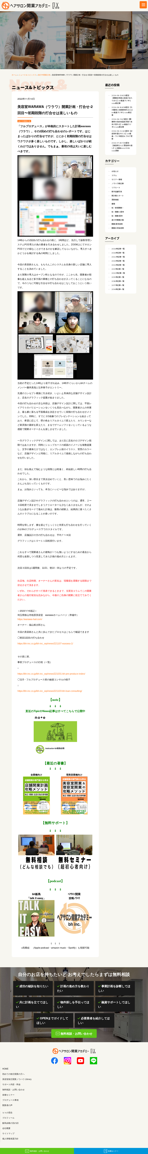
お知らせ (115, 171)
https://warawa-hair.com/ (29, 619)
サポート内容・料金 (11, 1084)
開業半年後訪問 (118, 228)
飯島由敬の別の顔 (10, 1122)
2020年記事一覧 (118, 273)
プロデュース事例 (10, 1099)
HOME (5, 1068)
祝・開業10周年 (118, 212)
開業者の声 (7, 1105)
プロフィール (8, 1117)
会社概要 (6, 1128)
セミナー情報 (117, 179)
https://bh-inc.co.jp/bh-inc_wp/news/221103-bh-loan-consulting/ (49, 691)
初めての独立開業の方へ (13, 1073)
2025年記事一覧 (118, 253)
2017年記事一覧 (118, 285)
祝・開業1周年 (117, 216)
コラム (114, 175)
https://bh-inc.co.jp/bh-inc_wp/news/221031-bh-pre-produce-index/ (51, 674)
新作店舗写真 (117, 192)
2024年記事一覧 (118, 257)
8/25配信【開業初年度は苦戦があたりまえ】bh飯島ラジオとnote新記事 (122, 99)
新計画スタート (118, 196)
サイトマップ (8, 1133)
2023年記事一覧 (118, 261)
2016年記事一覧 (118, 289)
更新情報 (115, 200)
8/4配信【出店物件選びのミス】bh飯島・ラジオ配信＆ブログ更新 (122, 135)
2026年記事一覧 (118, 249)
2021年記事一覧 (118, 269)
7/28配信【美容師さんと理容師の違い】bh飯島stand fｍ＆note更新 (122, 147)
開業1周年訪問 (117, 224)
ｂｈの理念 (7, 1112)
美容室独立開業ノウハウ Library (17, 1079)
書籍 (113, 204)
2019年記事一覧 (118, 277)
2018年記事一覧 (118, 281)
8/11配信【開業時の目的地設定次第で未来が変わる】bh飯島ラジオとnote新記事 (122, 123)
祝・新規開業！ (118, 208)
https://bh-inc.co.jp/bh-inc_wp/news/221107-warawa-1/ (45, 643)
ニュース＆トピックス (27, 74)
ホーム (14, 74)
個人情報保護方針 (10, 1138)
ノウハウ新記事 (118, 183)
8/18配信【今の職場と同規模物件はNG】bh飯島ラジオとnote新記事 (122, 111)
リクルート (116, 187)
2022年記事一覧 (118, 265)
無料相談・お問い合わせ (39, 1151)
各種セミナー (113, 1151)
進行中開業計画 (44, 74)
